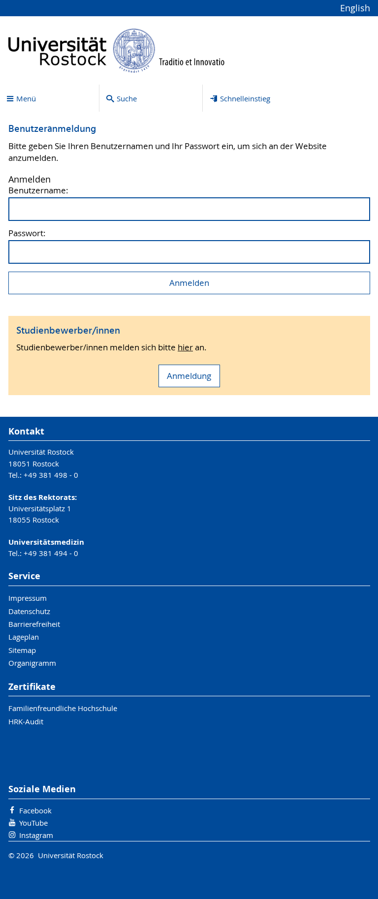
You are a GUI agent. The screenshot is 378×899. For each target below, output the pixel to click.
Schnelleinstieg (245, 98)
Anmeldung (189, 376)
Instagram (36, 835)
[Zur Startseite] (116, 50)
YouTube (33, 823)
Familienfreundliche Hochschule (62, 708)
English (355, 8)
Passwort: (27, 233)
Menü (26, 98)
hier (185, 347)
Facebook (35, 810)
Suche (127, 98)
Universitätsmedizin (46, 542)
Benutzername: (38, 190)
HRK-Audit (25, 721)
